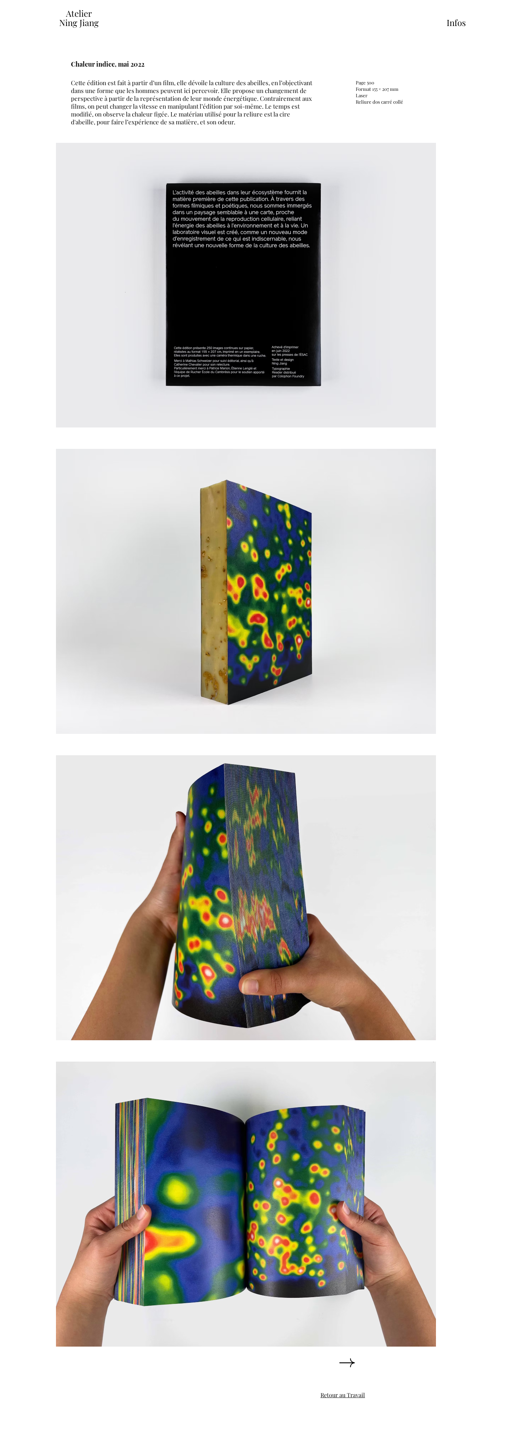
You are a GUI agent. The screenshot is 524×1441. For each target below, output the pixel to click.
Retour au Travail (342, 1395)
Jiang (89, 22)
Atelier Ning (75, 17)
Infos (456, 22)
